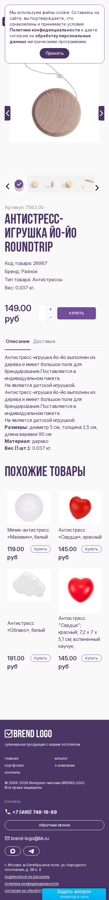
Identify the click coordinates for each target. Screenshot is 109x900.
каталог (61, 758)
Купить (76, 313)
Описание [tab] (18, 341)
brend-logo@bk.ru (30, 838)
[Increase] (51, 309)
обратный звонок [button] (54, 825)
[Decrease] (51, 317)
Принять (55, 53)
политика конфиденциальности (32, 883)
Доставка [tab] (44, 341)
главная (11, 758)
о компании (65, 765)
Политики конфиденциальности (45, 29)
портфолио (14, 765)
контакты (12, 772)
